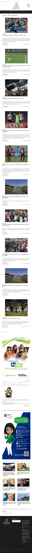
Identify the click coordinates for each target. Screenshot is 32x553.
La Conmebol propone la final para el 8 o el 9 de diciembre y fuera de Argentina (16, 255)
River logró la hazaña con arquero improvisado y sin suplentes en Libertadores (15, 131)
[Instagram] (17, 1)
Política (3, 549)
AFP (2, 100)
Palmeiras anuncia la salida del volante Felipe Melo (12, 98)
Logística (3, 550)
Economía (5, 549)
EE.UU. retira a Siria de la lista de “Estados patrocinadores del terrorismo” (9, 489)
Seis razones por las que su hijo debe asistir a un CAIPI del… (23, 473)
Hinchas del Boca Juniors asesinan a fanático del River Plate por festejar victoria (15, 225)
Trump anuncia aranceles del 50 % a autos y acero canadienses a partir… (23, 489)
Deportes (4, 64)
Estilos (24, 549)
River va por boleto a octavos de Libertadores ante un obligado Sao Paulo (16, 165)
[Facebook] (15, 1)
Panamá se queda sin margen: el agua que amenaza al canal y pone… (23, 503)
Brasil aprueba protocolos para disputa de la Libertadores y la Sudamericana (15, 197)
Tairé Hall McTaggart (5, 257)
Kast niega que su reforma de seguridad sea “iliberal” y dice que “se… (9, 503)
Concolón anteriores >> (27, 405)
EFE (2, 36)
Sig (6, 331)
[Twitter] (16, 1)
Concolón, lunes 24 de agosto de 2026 (8, 402)
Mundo (7, 253)
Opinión (21, 549)
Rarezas (26, 549)
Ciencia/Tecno (18, 549)
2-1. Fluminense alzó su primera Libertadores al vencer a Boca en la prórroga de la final (16, 66)
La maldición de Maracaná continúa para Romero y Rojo (14, 35)
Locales (9, 549)
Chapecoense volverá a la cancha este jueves (11, 318)
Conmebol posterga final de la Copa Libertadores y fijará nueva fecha (15, 286)
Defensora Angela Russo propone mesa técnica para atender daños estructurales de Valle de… (9, 474)
